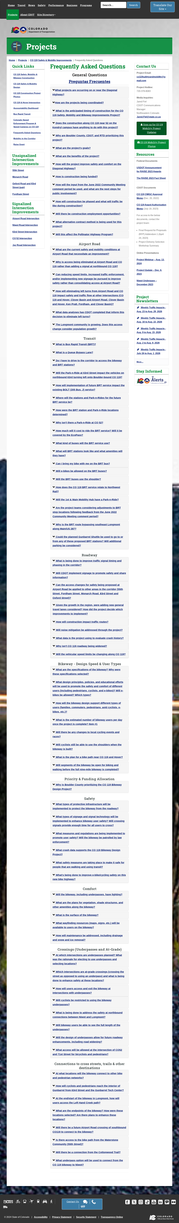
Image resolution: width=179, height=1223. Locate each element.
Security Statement (86, 1217)
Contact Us (73, 1201)
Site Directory (45, 14)
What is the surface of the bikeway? (76, 915)
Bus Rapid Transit (21, 114)
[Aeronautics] (31, 1201)
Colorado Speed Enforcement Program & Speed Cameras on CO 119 (26, 123)
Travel (21, 5)
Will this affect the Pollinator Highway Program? (84, 234)
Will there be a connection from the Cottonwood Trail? (88, 1152)
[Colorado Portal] (162, 1217)
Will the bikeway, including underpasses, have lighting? (88, 894)
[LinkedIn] (160, 1202)
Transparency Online (112, 1217)
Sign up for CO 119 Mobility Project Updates (153, 128)
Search (133, 5)
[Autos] (45, 1201)
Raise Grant (19, 144)
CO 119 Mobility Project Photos (153, 144)
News (31, 5)
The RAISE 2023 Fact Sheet (151, 178)
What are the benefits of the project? (77, 156)
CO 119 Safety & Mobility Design (25, 85)
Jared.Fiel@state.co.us (149, 117)
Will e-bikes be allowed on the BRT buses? (81, 471)
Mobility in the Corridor (24, 138)
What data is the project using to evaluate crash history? (89, 638)
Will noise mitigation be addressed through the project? (89, 630)
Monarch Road (20, 177)
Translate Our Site (162, 7)
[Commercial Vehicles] (5, 1207)
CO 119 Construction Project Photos (27, 95)
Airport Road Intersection (25, 218)
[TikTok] (147, 1202)
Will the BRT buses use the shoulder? (78, 479)
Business (72, 5)
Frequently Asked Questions (27, 132)
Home (11, 5)
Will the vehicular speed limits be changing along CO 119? (90, 654)
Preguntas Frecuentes (89, 81)
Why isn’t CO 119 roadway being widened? (81, 646)
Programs (86, 5)
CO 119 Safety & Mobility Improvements (51, 60)
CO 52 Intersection (22, 238)
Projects (12, 14)
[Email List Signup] (167, 1202)
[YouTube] (153, 1202)
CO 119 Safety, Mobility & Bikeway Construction (25, 76)
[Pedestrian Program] (51, 1201)
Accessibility (41, 1217)
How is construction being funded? (76, 176)
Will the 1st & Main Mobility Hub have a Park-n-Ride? (87, 499)
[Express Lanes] (8, 1201)
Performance (56, 5)
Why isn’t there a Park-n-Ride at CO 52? (79, 422)
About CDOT (27, 14)
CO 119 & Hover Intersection (26, 102)
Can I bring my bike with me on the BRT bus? (82, 463)
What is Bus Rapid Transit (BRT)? (75, 344)
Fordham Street (20, 194)
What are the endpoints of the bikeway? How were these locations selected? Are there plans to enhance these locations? (88, 1115)
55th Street (18, 170)
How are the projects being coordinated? (79, 102)
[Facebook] (127, 1202)
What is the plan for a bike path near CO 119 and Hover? (89, 757)
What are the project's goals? (73, 148)
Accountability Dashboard (25, 108)
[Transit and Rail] (24, 1201)
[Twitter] (134, 1202)
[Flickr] (173, 1202)
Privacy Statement (61, 1217)
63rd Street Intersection (24, 232)
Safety (42, 5)
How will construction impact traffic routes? (81, 621)
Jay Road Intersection (24, 245)
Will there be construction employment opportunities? (87, 213)
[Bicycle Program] (18, 1201)
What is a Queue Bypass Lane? (74, 352)
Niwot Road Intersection (25, 225)
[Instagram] (140, 1202)
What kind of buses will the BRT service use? (82, 443)
